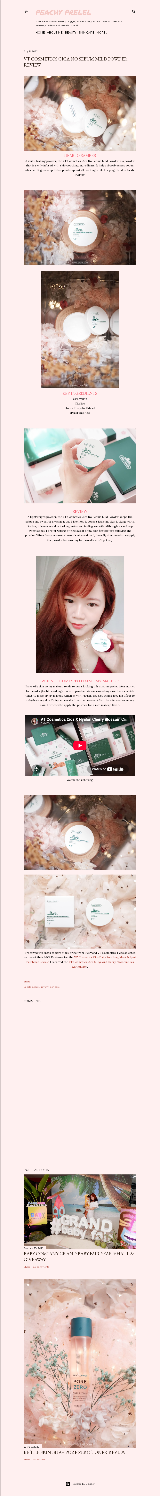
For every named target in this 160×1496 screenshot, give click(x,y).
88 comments (41, 1266)
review (45, 986)
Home (40, 32)
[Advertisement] (80, 1131)
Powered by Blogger (83, 1483)
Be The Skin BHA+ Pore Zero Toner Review (75, 1452)
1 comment (39, 1459)
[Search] (134, 11)
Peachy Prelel (64, 12)
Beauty (70, 32)
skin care (55, 986)
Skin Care (86, 32)
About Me (55, 32)
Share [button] (27, 981)
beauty (36, 986)
